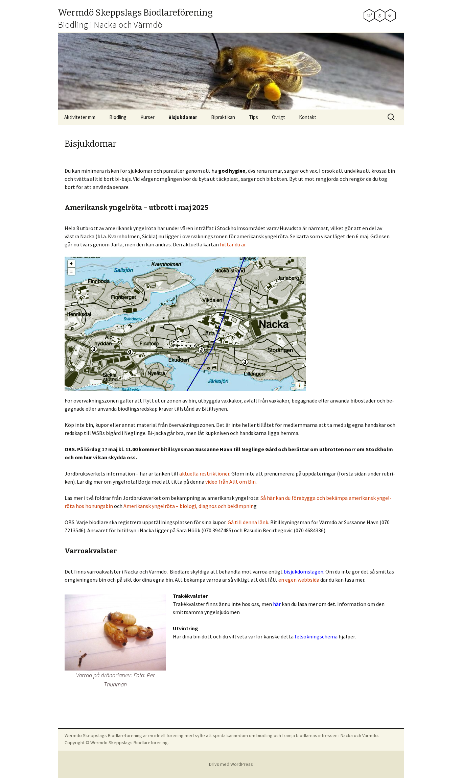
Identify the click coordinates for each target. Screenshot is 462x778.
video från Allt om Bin (230, 481)
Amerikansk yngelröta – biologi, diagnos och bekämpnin (188, 506)
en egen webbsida (298, 579)
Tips (253, 117)
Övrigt (278, 117)
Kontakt (307, 117)
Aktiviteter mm (79, 117)
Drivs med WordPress (231, 764)
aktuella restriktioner (204, 473)
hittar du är (233, 244)
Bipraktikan (223, 117)
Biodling (117, 117)
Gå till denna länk (248, 522)
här (277, 604)
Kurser (147, 117)
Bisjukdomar (182, 117)
